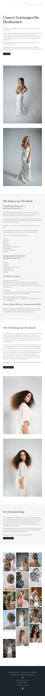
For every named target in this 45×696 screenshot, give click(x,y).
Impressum (18, 680)
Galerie (41, 4)
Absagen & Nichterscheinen (22, 682)
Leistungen (30, 4)
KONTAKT (6, 53)
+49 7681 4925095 (23, 674)
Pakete (34, 4)
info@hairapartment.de (14, 674)
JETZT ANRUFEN (8, 367)
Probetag (37, 4)
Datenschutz (23, 680)
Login (28, 680)
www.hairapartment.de (31, 674)
